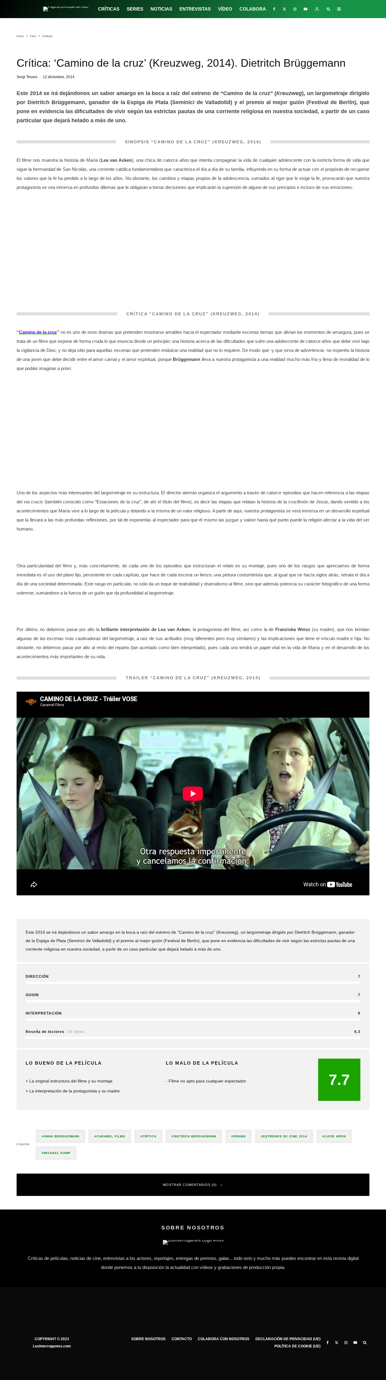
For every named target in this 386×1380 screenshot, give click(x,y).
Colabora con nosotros (223, 1339)
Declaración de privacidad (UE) (288, 1339)
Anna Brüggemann (61, 1136)
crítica (149, 1136)
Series (135, 8)
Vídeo (225, 8)
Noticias (161, 8)
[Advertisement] (193, 420)
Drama (239, 1136)
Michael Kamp (57, 1153)
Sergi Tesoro (27, 77)
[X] (284, 9)
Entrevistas (195, 8)
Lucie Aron (335, 1136)
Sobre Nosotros (148, 1339)
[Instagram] (295, 9)
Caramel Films (110, 1136)
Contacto (182, 1339)
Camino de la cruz (38, 332)
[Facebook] (274, 9)
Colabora (252, 8)
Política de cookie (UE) (297, 1346)
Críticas (108, 8)
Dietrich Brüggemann (195, 1136)
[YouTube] (305, 9)
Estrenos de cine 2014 (285, 1136)
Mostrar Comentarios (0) (190, 1185)
